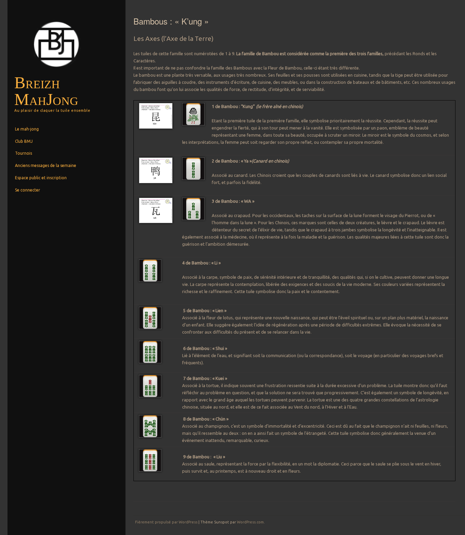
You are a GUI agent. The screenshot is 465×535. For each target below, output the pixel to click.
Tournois (23, 153)
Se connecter (27, 190)
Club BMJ (24, 141)
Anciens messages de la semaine (45, 165)
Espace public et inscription (41, 177)
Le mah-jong (27, 129)
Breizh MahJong (46, 91)
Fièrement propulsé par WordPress (166, 522)
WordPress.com (250, 522)
